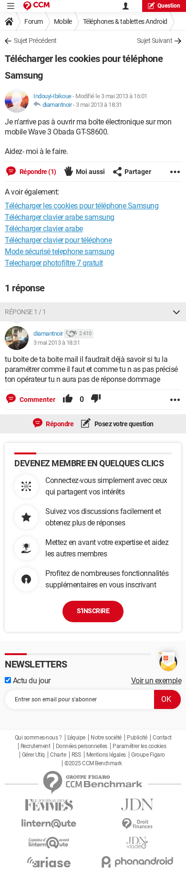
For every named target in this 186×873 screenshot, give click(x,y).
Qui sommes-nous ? (38, 737)
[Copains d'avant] (49, 843)
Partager (137, 171)
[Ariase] (49, 862)
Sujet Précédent (35, 40)
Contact (162, 737)
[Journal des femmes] (49, 805)
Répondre (59, 424)
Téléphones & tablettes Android (125, 21)
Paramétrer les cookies (139, 746)
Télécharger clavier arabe (44, 228)
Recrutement (36, 746)
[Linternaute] (49, 823)
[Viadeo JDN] (137, 843)
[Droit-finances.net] (137, 824)
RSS (76, 754)
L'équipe (76, 737)
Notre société (106, 737)
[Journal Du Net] (137, 805)
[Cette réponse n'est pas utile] (96, 399)
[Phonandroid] (137, 862)
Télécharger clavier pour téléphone (58, 240)
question (168, 5)
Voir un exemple (156, 680)
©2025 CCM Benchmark (93, 763)
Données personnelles (81, 746)
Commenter (36, 399)
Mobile (63, 21)
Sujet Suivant (155, 40)
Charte (58, 754)
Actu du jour (31, 680)
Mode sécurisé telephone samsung (59, 251)
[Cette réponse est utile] (68, 399)
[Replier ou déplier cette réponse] (176, 311)
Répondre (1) (37, 171)
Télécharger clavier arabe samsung (59, 217)
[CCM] (36, 6)
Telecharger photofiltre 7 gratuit (54, 262)
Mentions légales (106, 754)
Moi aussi (90, 171)
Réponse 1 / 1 (25, 312)
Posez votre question (123, 424)
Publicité (137, 737)
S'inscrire (93, 611)
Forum (33, 21)
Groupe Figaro (148, 754)
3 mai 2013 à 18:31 (99, 104)
